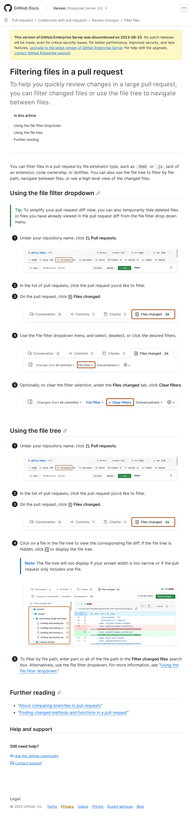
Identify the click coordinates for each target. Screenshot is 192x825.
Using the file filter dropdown (52, 193)
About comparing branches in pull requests (60, 705)
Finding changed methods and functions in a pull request (73, 712)
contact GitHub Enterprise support (42, 53)
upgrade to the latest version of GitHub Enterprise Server (76, 48)
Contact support (28, 763)
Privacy (67, 806)
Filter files (132, 20)
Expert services (120, 806)
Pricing (98, 806)
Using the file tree (35, 430)
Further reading (32, 692)
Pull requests (22, 20)
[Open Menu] (184, 8)
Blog (140, 806)
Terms (52, 806)
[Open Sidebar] (6, 20)
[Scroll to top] (181, 814)
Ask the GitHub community (36, 756)
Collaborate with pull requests (62, 20)
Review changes (105, 20)
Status (83, 806)
